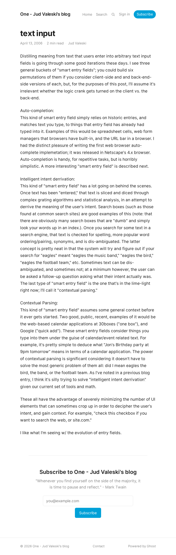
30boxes (107, 323)
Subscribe (145, 14)
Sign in (124, 14)
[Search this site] (113, 14)
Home (87, 14)
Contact (99, 546)
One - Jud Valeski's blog (45, 14)
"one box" (127, 323)
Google (27, 330)
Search (101, 14)
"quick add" (47, 330)
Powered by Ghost (142, 546)
